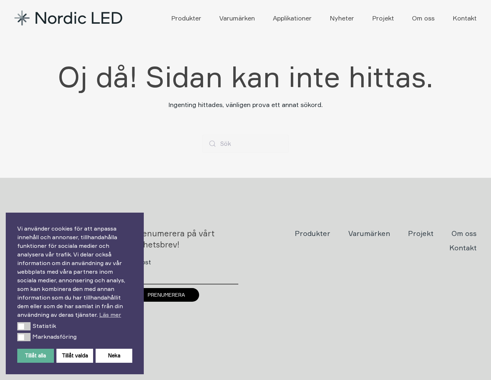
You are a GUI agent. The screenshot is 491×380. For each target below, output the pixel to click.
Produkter (186, 18)
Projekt (383, 18)
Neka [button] (114, 355)
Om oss (423, 18)
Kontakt (465, 18)
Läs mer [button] (110, 314)
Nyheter (342, 18)
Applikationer (292, 18)
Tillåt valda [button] (75, 355)
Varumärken (237, 18)
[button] (24, 326)
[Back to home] (69, 18)
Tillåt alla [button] (35, 355)
